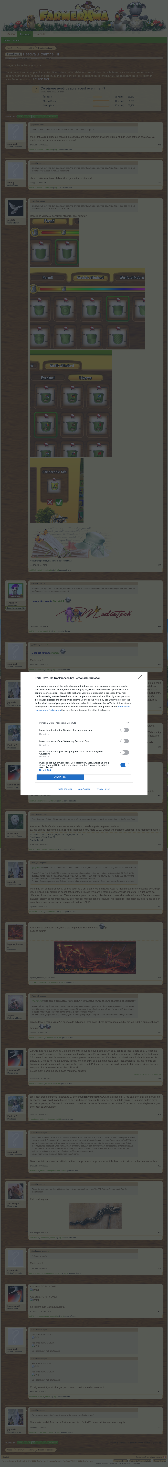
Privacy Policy (102, 789)
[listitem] (84, 722)
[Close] (141, 678)
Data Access (84, 789)
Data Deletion (65, 789)
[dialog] (84, 733)
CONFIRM (60, 777)
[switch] (124, 730)
